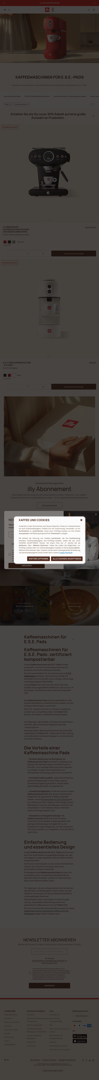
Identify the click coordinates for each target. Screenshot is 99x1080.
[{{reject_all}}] (81, 520)
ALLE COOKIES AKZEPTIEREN (67, 558)
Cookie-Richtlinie (65, 552)
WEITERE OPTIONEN (38, 558)
